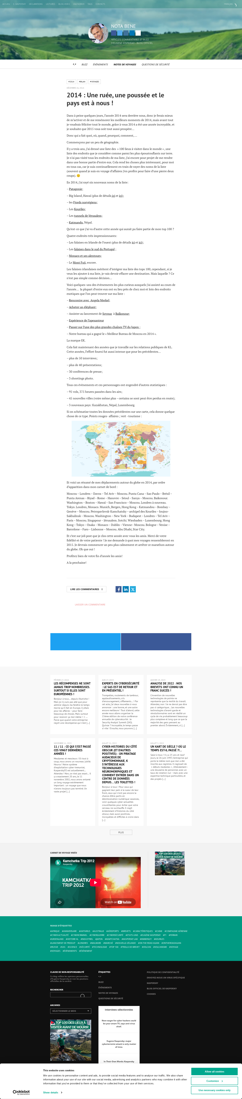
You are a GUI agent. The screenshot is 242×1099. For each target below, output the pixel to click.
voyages (56, 951)
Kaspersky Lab (130, 939)
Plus (121, 832)
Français (228, 4)
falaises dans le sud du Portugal (94, 249)
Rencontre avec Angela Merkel (89, 300)
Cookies (151, 994)
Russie (55, 947)
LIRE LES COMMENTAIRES (86, 589)
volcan (147, 947)
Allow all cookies (214, 1071)
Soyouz (107, 314)
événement (86, 951)
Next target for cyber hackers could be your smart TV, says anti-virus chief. (119, 1023)
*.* (74, 64)
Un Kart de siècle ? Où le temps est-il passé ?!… (168, 748)
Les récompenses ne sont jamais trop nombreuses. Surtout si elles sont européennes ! (72, 688)
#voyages (94, 81)
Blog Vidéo (64, 4)
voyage (174, 947)
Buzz (84, 64)
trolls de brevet (131, 947)
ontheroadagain (172, 943)
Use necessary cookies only (214, 1090)
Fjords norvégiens (85, 202)
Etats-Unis (132, 935)
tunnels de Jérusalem (88, 216)
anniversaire (70, 931)
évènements (70, 951)
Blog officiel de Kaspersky (162, 988)
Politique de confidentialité (163, 972)
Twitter (119, 33)
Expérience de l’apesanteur (86, 320)
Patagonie (75, 189)
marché (109, 943)
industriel (87, 939)
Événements (100, 64)
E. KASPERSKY (19, 4)
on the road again (149, 943)
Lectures (50, 4)
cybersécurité (115, 935)
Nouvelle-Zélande (126, 943)
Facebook (113, 33)
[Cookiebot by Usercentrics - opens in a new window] (21, 1092)
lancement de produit (63, 943)
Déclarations (36, 4)
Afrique (56, 931)
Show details (50, 1092)
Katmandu (76, 222)
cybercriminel (79, 935)
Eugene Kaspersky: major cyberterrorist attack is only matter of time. (119, 1044)
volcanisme (161, 947)
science (73, 947)
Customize (212, 1080)
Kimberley (146, 939)
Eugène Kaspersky (151, 935)
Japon (100, 939)
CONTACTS (100, 4)
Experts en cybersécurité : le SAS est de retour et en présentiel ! (120, 686)
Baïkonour (122, 314)
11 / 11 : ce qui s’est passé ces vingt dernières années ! (72, 750)
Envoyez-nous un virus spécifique (166, 977)
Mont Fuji (79, 262)
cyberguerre (98, 935)
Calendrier (78, 4)
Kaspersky (152, 983)
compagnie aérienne (177, 931)
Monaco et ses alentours (85, 256)
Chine (159, 931)
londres (83, 943)
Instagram (126, 33)
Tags (90, 4)
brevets (126, 931)
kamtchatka (112, 939)
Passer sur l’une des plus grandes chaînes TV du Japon (104, 327)
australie (99, 931)
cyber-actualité (60, 935)
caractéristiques (143, 931)
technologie (100, 947)
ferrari (173, 935)
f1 (165, 935)
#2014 (71, 81)
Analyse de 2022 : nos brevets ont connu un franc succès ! (166, 686)
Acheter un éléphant (82, 307)
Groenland (58, 939)
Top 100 (114, 947)
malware (96, 943)
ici (113, 196)
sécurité (85, 947)
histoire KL (72, 939)
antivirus (85, 931)
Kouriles (79, 209)
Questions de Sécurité (155, 64)
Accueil (6, 4)
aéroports (113, 931)
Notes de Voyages (124, 64)
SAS (63, 947)
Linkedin (132, 33)
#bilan (82, 81)
